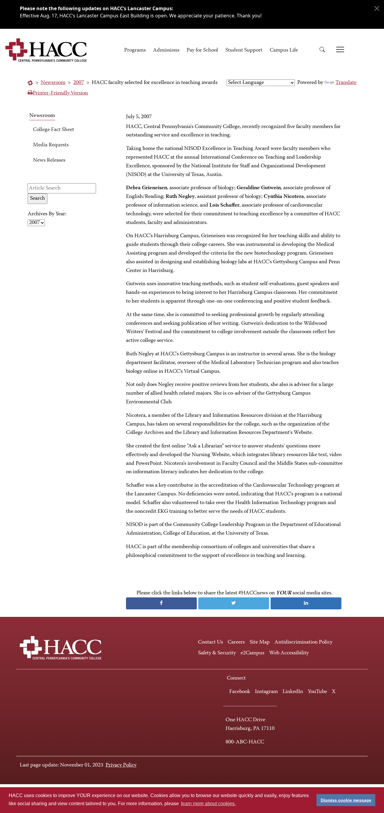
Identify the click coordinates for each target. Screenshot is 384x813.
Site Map (260, 642)
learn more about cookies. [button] (208, 803)
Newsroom (53, 82)
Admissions (166, 50)
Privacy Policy (121, 765)
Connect (236, 678)
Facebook (239, 692)
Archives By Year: (47, 214)
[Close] (377, 8)
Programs (135, 50)
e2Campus (252, 653)
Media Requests (51, 145)
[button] (324, 50)
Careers (236, 642)
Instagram (266, 692)
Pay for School (202, 50)
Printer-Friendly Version (60, 93)
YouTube (317, 692)
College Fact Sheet (53, 130)
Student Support (243, 50)
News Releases (49, 160)
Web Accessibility (289, 653)
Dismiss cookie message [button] (346, 800)
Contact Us (210, 642)
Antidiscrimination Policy (303, 642)
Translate (345, 82)
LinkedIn (293, 692)
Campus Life (284, 50)
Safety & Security (217, 653)
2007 (78, 82)
